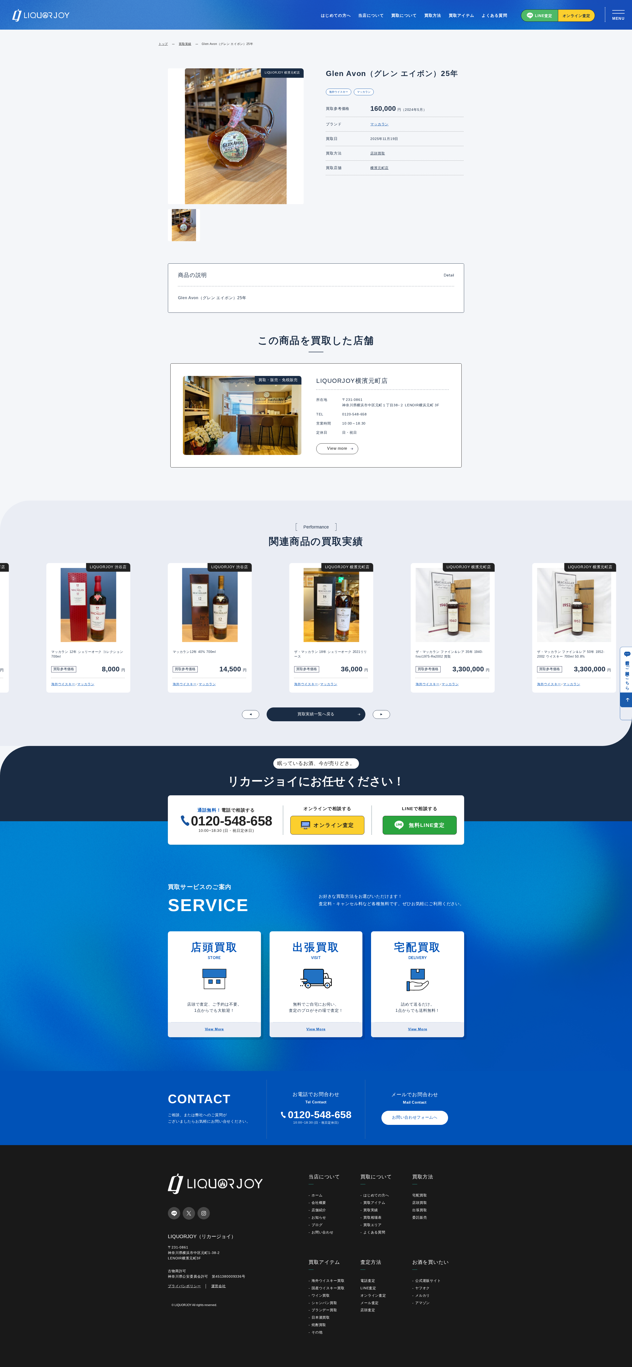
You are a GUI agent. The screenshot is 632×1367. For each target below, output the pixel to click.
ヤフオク (422, 1288)
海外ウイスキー (338, 91)
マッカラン (364, 91)
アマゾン (422, 1303)
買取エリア (372, 1225)
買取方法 (432, 15)
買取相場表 (372, 1217)
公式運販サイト (428, 1281)
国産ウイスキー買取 (328, 1288)
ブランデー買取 (324, 1310)
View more (337, 448)
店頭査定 (367, 1310)
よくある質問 (494, 15)
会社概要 (319, 1203)
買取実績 (185, 44)
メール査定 (369, 1303)
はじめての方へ (336, 15)
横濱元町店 (379, 168)
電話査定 (367, 1281)
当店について (371, 15)
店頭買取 (377, 153)
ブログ (317, 1225)
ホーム (317, 1195)
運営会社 (218, 1286)
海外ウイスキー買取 (328, 1281)
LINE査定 (543, 16)
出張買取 (419, 1210)
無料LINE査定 (427, 825)
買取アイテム (461, 15)
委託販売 (419, 1217)
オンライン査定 (576, 16)
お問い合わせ (323, 1232)
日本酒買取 (321, 1317)
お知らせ (319, 1217)
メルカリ (422, 1295)
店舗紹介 (319, 1210)
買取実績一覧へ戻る (316, 714)
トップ (163, 44)
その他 (317, 1332)
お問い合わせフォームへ (414, 1117)
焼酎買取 (319, 1325)
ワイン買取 (321, 1295)
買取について (404, 15)
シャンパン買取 (324, 1303)
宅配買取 (419, 1195)
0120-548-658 (231, 820)
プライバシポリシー (184, 1286)
